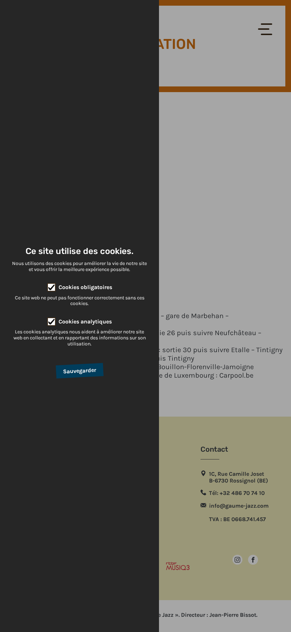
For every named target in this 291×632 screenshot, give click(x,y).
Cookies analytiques (85, 321)
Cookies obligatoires (85, 287)
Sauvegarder (79, 370)
